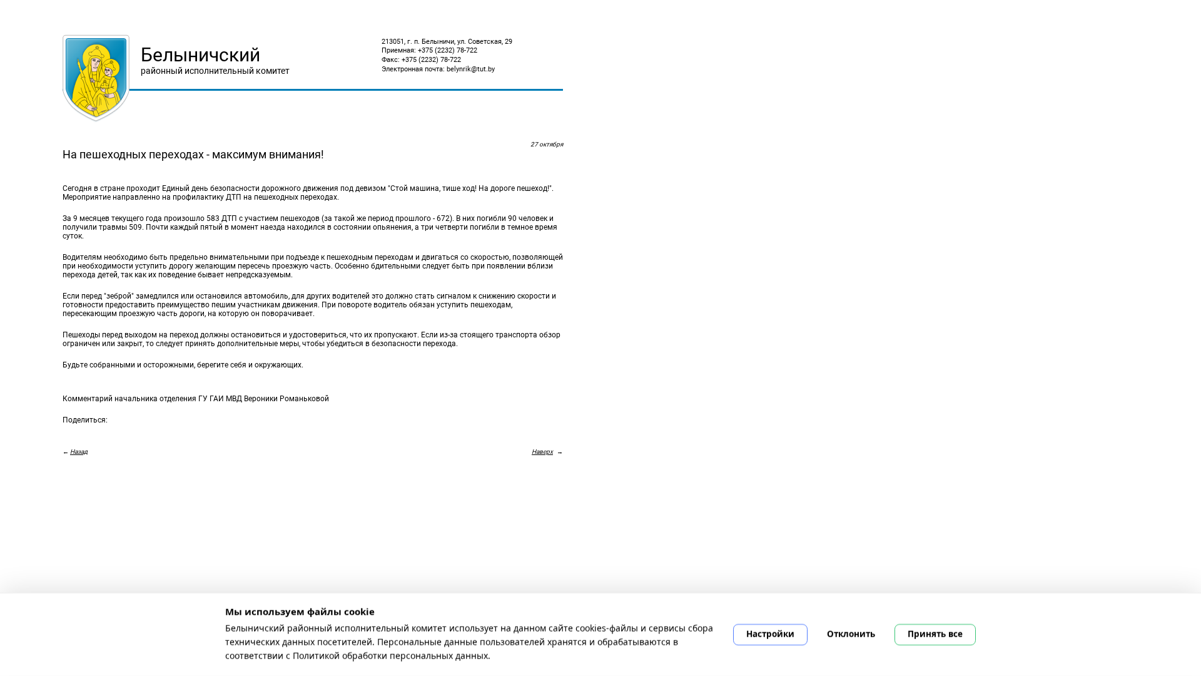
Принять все (935, 634)
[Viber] (140, 431)
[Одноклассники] (87, 431)
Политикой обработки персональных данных (390, 655)
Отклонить (851, 634)
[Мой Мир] (105, 431)
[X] (122, 431)
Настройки (770, 634)
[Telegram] (157, 431)
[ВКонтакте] (70, 431)
